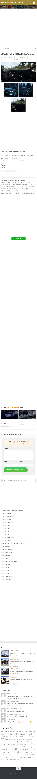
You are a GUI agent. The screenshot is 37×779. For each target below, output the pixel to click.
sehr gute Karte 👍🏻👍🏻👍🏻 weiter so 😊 (19, 722)
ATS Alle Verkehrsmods (10, 561)
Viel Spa (27, 755)
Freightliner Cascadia (18, 744)
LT (26, 747)
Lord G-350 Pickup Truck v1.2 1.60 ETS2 (22, 671)
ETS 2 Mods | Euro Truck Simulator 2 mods (14, 2)
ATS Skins (6, 570)
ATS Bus (5, 558)
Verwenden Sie (14, 755)
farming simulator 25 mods (15, 732)
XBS (13, 757)
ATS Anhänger (7, 552)
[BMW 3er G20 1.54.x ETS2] (27, 414)
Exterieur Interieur (7, 744)
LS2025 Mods (28, 732)
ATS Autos (6, 555)
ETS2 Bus (6, 525)
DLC (7, 739)
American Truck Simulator (15, 734)
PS (15, 752)
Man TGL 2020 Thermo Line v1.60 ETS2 (22, 653)
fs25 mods (4, 732)
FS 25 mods (18, 757)
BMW (32, 734)
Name (6, 461)
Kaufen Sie (4, 747)
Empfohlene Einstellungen (15, 739)
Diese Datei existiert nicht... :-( (17, 716)
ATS (28, 733)
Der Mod (12, 736)
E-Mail (21, 461)
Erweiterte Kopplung (6, 742)
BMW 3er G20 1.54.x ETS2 (25, 421)
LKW (22, 746)
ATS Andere (7, 579)
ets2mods (7, 57)
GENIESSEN (27, 744)
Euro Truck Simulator (11, 171)
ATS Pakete (6, 567)
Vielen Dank (22, 755)
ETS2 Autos (5, 49)
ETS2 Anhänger (8, 522)
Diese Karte (24, 736)
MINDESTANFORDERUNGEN (8, 749)
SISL (23, 752)
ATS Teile (6, 573)
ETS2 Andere (7, 540)
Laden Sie (17, 747)
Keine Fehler (10, 747)
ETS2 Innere (7, 528)
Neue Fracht (30, 749)
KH (14, 747)
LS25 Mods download (14, 760)
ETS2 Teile (6, 534)
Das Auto (6, 736)
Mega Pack (32, 747)
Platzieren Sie (5, 752)
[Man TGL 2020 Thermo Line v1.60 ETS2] (5, 653)
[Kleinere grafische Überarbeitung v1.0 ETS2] (5, 680)
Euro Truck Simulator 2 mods (13, 510)
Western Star (8, 757)
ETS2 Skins (6, 531)
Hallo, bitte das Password (15, 711)
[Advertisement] (18, 27)
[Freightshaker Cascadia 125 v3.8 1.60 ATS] (5, 662)
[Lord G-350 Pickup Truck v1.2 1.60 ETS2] (5, 671)
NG (35, 749)
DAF (2, 736)
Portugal (11, 752)
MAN (28, 747)
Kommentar (7, 448)
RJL (17, 752)
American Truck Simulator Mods (13, 543)
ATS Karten (6, 546)
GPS (32, 744)
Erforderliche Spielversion (26, 739)
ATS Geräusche (8, 576)
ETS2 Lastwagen (8, 516)
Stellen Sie (6, 755)
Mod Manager (21, 749)
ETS (13, 742)
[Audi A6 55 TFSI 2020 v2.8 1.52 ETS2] (9, 414)
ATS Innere (6, 564)
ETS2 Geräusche (8, 537)
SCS (20, 751)
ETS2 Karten (7, 513)
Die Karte (19, 737)
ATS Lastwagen (8, 549)
